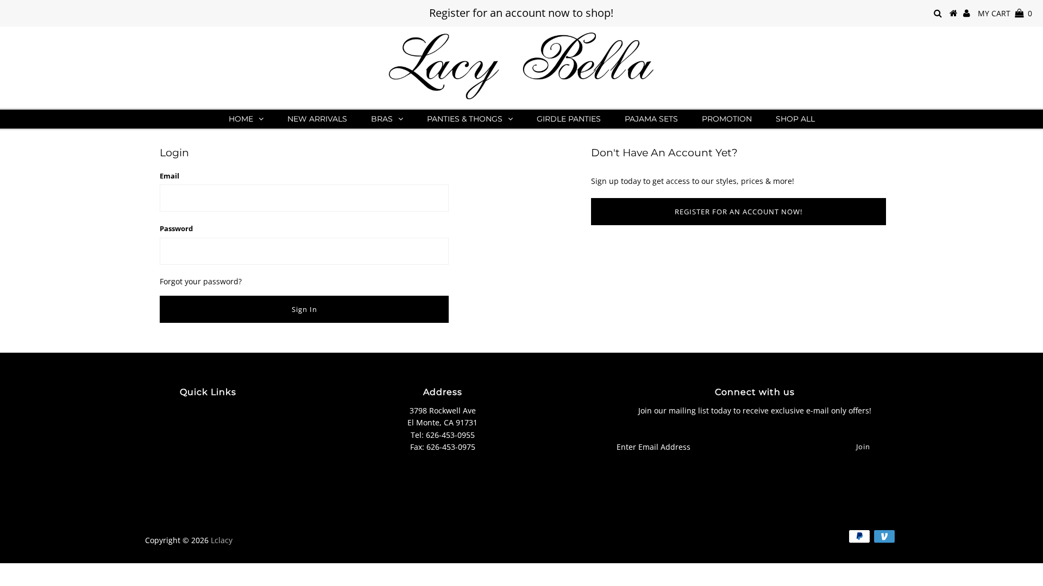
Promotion (727, 119)
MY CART (1005, 13)
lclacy (222, 540)
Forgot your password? (201, 281)
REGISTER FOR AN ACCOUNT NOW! (738, 211)
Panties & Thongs (464, 119)
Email (169, 176)
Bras (382, 119)
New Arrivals (317, 119)
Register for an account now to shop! (521, 12)
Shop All (795, 119)
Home (241, 119)
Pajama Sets (651, 119)
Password (176, 228)
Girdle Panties (569, 119)
